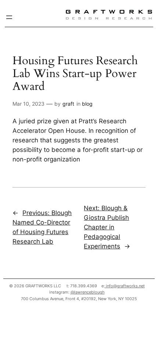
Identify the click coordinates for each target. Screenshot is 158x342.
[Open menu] (9, 17)
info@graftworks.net (125, 285)
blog (87, 104)
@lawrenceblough (88, 292)
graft (68, 104)
